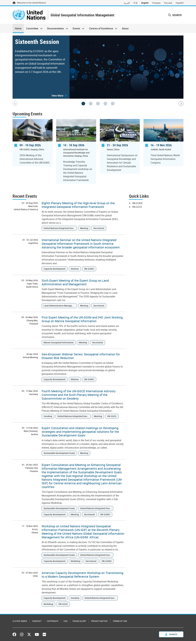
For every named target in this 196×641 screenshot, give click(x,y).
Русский (168, 2)
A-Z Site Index (20, 621)
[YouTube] (36, 634)
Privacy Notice (99, 621)
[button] (59, 96)
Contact (37, 621)
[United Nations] (29, 15)
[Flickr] (44, 634)
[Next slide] (181, 103)
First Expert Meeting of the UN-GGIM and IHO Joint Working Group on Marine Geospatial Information (82, 319)
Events (75, 28)
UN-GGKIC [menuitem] (137, 203)
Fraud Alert (79, 621)
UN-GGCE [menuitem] (137, 207)
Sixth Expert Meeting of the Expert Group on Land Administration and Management (75, 282)
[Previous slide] (15, 103)
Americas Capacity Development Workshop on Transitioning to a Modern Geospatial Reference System (82, 574)
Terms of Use (120, 621)
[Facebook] (15, 634)
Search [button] (177, 15)
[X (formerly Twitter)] (29, 634)
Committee (31, 28)
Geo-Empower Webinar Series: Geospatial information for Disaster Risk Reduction (81, 356)
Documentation (54, 28)
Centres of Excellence (100, 28)
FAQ (66, 621)
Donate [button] (173, 634)
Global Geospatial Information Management (82, 15)
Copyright (52, 621)
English (145, 2)
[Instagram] (22, 634)
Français (156, 2)
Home (18, 28)
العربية (127, 2)
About (125, 28)
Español (179, 2)
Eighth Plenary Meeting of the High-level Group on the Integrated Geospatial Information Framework (78, 205)
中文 (135, 2)
